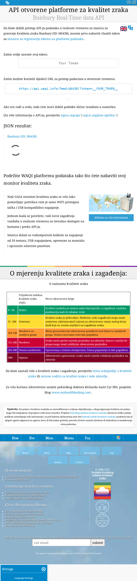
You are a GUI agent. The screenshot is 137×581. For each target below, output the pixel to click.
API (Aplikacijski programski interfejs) (28, 522)
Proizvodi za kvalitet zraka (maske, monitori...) (33, 520)
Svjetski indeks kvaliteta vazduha (99, 416)
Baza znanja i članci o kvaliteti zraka (27, 492)
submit (97, 542)
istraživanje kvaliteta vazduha (29, 486)
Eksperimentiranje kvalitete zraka (25, 495)
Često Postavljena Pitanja (26, 505)
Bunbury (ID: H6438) (22, 136)
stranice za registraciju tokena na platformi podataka (45, 39)
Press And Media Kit (17, 479)
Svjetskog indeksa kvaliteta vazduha (88, 412)
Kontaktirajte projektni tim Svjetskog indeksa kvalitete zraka (41, 476)
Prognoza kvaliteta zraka (20, 517)
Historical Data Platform (19, 525)
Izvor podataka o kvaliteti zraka (24, 511)
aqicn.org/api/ (71, 115)
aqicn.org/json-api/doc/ (99, 115)
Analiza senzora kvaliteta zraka (24, 498)
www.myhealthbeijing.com (71, 392)
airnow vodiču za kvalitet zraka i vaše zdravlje (74, 376)
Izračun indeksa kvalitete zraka (24, 514)
